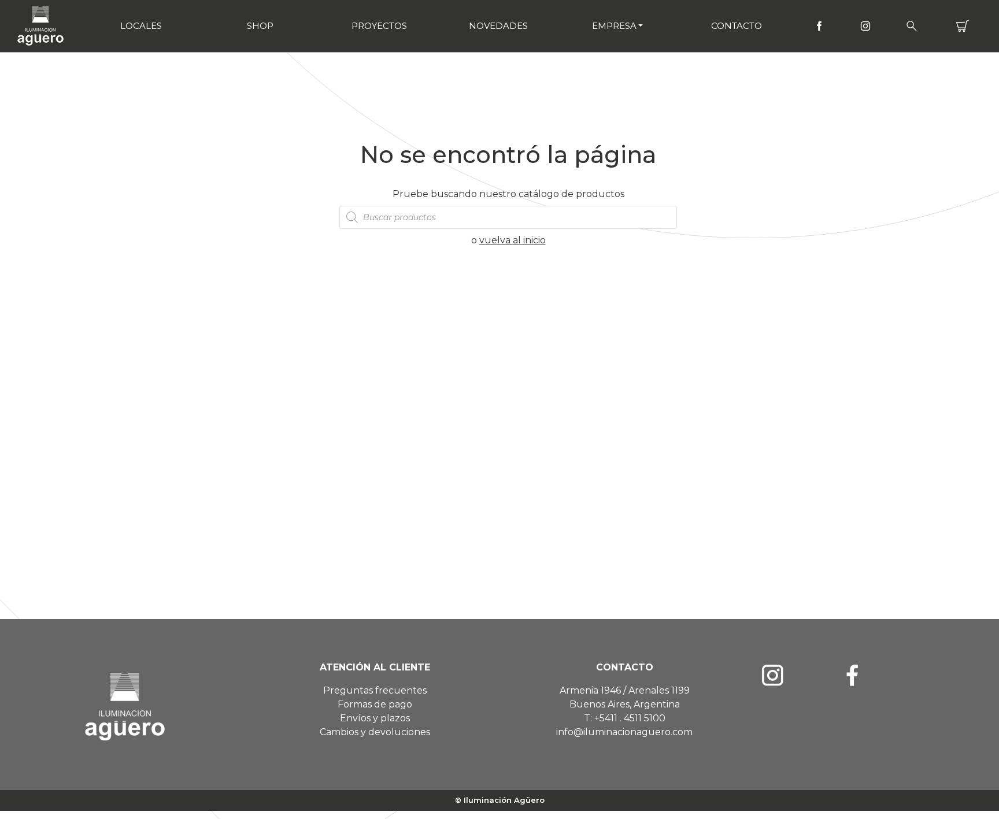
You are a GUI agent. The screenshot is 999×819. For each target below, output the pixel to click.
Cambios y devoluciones (375, 732)
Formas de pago (375, 704)
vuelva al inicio (512, 240)
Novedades (498, 25)
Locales (141, 25)
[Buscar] (912, 26)
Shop (260, 25)
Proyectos (379, 25)
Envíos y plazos (375, 718)
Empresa (614, 25)
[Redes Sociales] (819, 26)
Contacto (736, 25)
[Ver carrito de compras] (962, 26)
